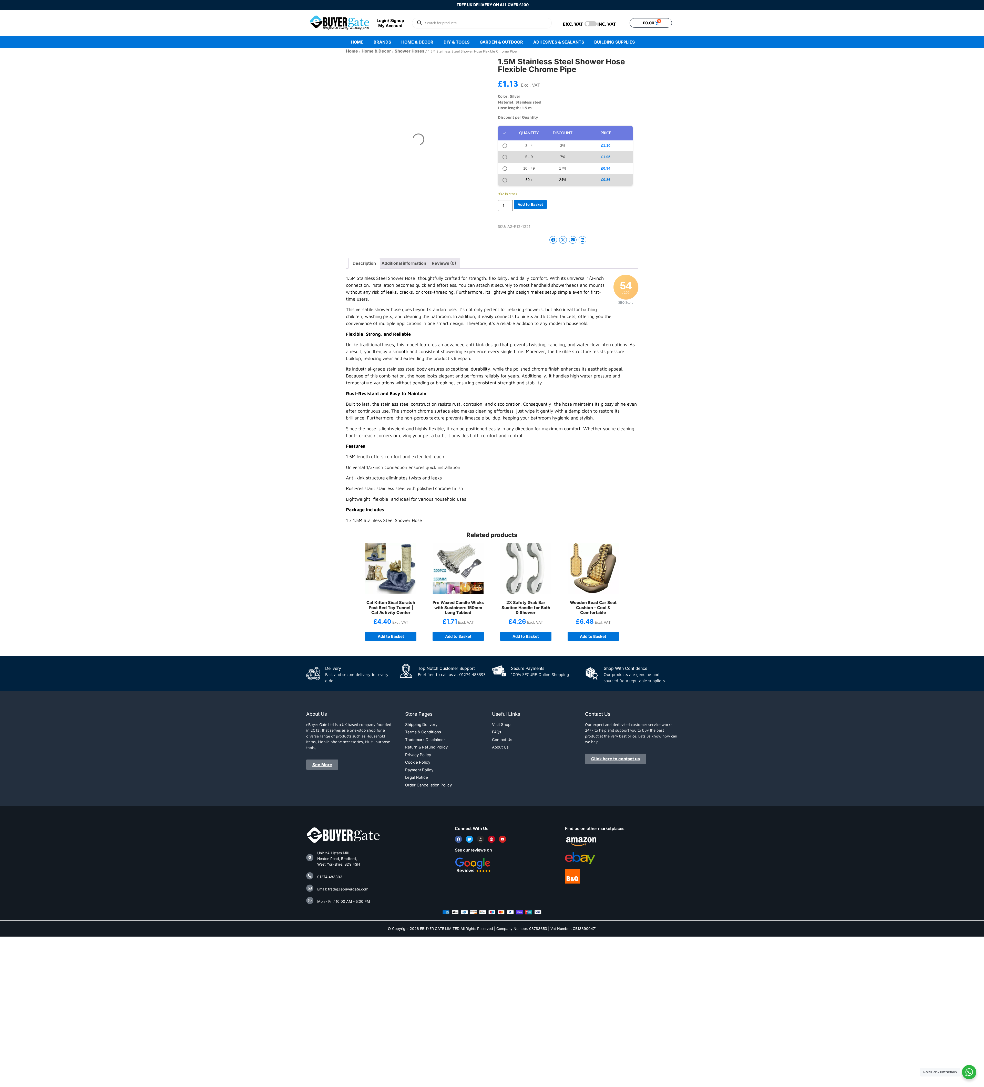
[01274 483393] (309, 875)
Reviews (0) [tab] (444, 263)
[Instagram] (480, 839)
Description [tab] (364, 263)
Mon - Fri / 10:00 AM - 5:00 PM (343, 901)
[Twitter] (469, 839)
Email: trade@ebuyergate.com (342, 889)
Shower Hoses (409, 51)
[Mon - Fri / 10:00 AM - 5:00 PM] (309, 900)
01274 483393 (329, 877)
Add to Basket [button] (458, 636)
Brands (365, 42)
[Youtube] (502, 839)
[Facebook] (458, 839)
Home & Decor (407, 42)
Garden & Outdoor (504, 42)
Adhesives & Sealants (568, 42)
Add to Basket (530, 204)
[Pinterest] (491, 839)
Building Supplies (624, 42)
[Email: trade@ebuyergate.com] (309, 888)
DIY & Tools (453, 42)
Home (340, 42)
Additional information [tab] (404, 263)
